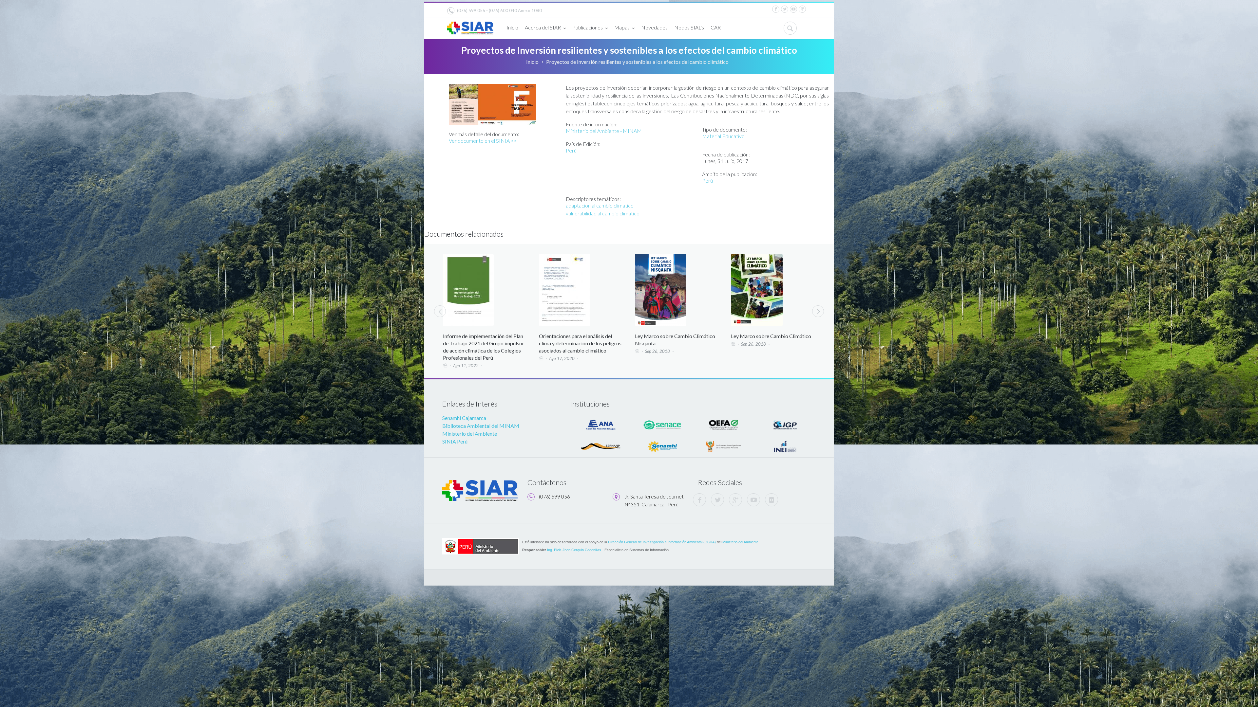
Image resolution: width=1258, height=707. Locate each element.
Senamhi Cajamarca (464, 418)
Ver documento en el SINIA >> (483, 140)
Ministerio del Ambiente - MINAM (604, 131)
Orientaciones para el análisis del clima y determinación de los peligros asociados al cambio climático (484, 343)
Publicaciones (587, 27)
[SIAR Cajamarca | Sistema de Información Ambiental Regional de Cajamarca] (470, 25)
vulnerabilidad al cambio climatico (602, 213)
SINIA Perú (454, 441)
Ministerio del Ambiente (469, 433)
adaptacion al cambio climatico (600, 205)
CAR (716, 27)
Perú (571, 150)
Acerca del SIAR (543, 27)
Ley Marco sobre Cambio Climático (675, 336)
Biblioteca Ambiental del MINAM (480, 426)
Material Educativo (723, 136)
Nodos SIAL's (689, 27)
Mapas (622, 27)
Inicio (512, 27)
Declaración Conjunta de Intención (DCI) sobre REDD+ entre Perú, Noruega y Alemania (769, 343)
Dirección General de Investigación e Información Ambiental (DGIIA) (662, 542)
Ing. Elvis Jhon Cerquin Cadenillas (574, 550)
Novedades (654, 27)
